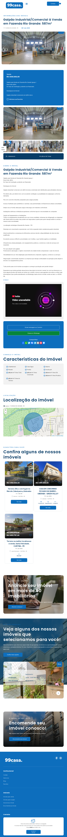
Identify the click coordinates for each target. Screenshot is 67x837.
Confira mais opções (13, 654)
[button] (27, 4)
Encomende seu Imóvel (9, 805)
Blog (4, 781)
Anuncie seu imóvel (8, 802)
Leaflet (52, 435)
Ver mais (19, 502)
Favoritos (5, 784)
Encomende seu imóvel (20, 739)
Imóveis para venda (8, 796)
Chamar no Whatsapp (33, 333)
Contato (53, 3)
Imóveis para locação (9, 799)
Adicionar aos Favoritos (16, 99)
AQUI (30, 827)
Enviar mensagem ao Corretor (33, 327)
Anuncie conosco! (17, 607)
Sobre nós (6, 778)
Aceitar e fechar (33, 832)
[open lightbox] (33, 123)
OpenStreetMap (59, 435)
